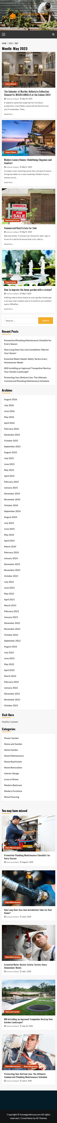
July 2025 (9, 458)
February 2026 (11, 428)
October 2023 (11, 576)
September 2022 (12, 640)
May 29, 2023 (27, 98)
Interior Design (11, 773)
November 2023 (12, 570)
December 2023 (12, 564)
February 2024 (11, 552)
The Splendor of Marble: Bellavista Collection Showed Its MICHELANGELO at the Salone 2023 (27, 93)
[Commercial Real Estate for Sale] (28, 206)
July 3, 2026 (26, 971)
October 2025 (11, 440)
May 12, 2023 (27, 167)
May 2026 (9, 417)
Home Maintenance (14, 755)
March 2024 (10, 546)
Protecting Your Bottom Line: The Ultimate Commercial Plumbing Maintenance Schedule (26, 379)
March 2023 (10, 605)
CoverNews (27, 1118)
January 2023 (11, 617)
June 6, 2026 (27, 1080)
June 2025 (9, 464)
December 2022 (12, 623)
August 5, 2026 (27, 862)
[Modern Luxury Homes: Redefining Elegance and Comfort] (28, 138)
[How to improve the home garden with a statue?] (28, 268)
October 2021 (11, 705)
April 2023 (9, 599)
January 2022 (11, 687)
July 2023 (9, 581)
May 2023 (9, 593)
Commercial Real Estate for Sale (20, 228)
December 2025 (12, 434)
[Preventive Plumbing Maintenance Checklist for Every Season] (28, 833)
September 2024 (12, 511)
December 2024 (12, 493)
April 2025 (9, 476)
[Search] (53, 34)
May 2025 (9, 470)
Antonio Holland (12, 99)
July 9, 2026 (26, 916)
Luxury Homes (10, 84)
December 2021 (12, 693)
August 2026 (10, 399)
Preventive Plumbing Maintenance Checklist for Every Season (27, 342)
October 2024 (11, 505)
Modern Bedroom (13, 785)
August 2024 (10, 517)
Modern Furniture (13, 791)
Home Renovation (13, 767)
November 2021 (12, 699)
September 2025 (12, 446)
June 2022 (9, 658)
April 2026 (9, 423)
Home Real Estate (12, 220)
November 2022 (12, 629)
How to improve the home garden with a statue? (28, 289)
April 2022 (9, 670)
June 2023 (9, 587)
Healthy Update (10, 721)
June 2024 (9, 529)
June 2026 (9, 411)
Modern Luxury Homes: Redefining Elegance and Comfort (28, 161)
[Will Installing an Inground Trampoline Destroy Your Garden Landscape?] (28, 997)
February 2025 (11, 481)
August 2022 (10, 646)
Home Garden (10, 282)
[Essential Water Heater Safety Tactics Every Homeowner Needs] (28, 943)
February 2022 (11, 682)
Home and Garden (13, 744)
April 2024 (9, 540)
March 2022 (10, 676)
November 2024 (12, 499)
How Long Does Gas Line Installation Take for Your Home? (26, 351)
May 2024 (9, 534)
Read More (8, 114)
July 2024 (9, 523)
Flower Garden (11, 738)
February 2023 (11, 611)
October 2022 (11, 634)
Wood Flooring (11, 797)
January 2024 (11, 558)
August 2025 (10, 452)
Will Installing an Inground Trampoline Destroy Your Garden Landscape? (27, 370)
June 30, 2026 (27, 1026)
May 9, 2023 (26, 293)
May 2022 (9, 664)
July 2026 (9, 405)
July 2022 (9, 652)
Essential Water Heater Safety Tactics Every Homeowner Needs (25, 361)
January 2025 (11, 487)
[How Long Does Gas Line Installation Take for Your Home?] (28, 888)
